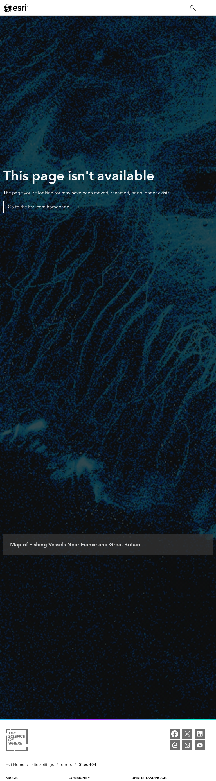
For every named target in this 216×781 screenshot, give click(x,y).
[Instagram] (187, 745)
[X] (187, 734)
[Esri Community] (175, 745)
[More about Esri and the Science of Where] (17, 741)
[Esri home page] (16, 8)
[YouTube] (200, 745)
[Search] (193, 8)
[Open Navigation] (208, 8)
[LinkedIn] (200, 734)
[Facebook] (175, 734)
